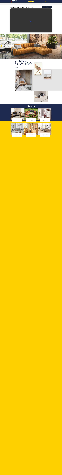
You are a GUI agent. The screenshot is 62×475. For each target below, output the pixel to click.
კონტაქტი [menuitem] (46, 3)
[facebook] (29, 1)
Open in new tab (49, 7)
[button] (1, 46)
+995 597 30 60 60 (48, 1)
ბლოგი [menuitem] (31, 3)
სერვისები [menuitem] (41, 3)
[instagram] (33, 1)
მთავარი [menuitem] (15, 3)
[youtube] (31, 1)
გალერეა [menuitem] (20, 3)
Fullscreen (43, 7)
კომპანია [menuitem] (35, 3)
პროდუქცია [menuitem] (25, 3)
